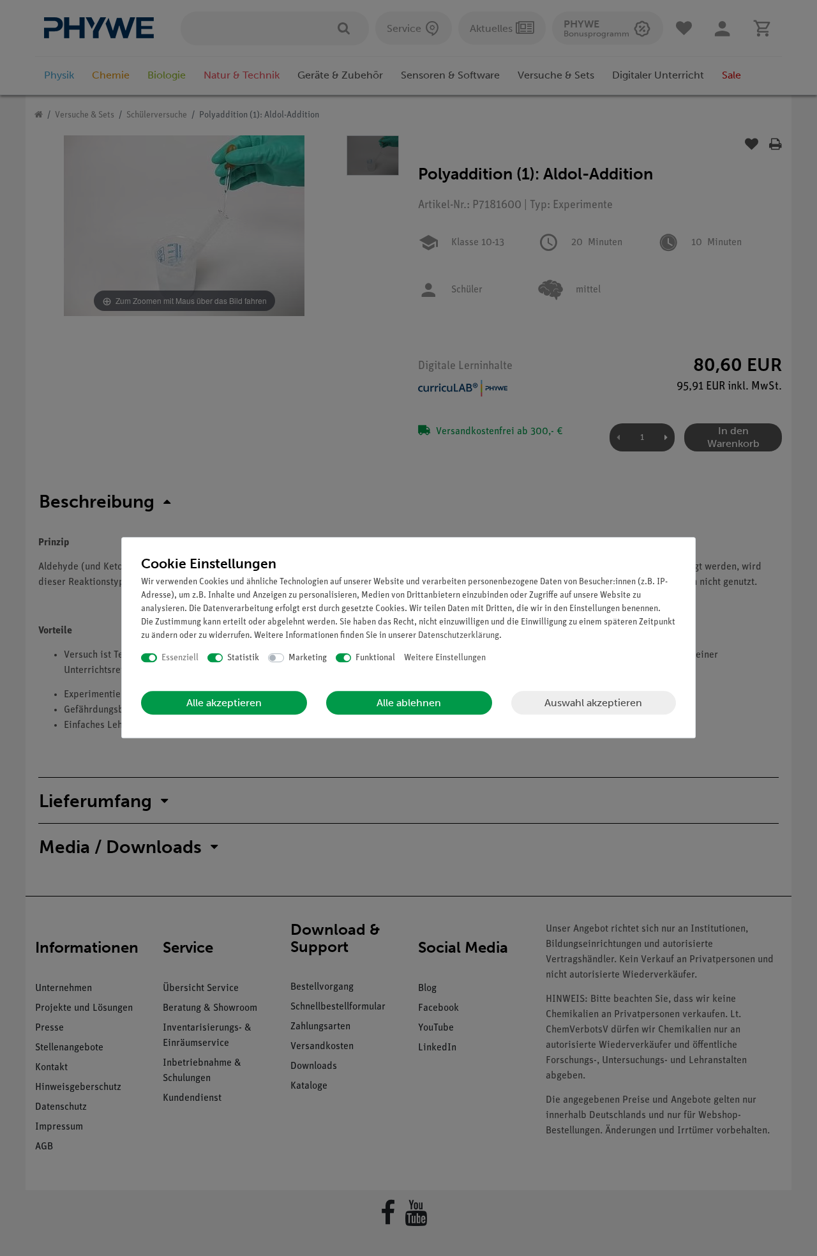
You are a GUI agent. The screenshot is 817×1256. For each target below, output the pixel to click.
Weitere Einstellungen (445, 658)
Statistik (243, 658)
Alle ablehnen (409, 703)
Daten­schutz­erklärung (458, 635)
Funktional (375, 658)
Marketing (308, 658)
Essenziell (180, 658)
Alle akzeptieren (224, 703)
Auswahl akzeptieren (593, 703)
